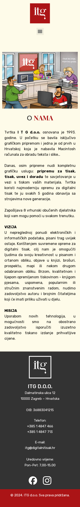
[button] (40, 31)
